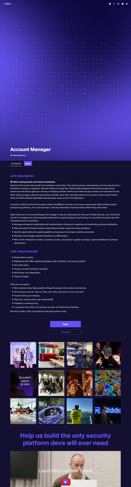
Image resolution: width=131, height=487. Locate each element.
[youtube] (127, 4)
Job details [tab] (16, 163)
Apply (65, 324)
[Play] (65, 482)
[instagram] (122, 4)
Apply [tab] (28, 163)
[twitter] (114, 4)
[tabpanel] (65, 254)
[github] (118, 4)
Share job (65, 332)
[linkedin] (110, 4)
